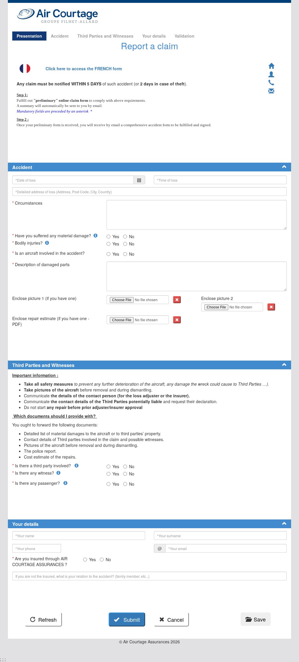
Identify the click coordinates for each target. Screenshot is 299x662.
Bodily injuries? (28, 243)
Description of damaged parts (41, 264)
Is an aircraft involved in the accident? (49, 253)
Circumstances (28, 203)
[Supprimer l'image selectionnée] (177, 299)
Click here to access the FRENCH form (84, 68)
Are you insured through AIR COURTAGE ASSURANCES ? (40, 561)
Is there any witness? (34, 473)
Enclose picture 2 (217, 298)
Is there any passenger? (37, 483)
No (131, 236)
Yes (115, 236)
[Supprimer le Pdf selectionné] (177, 319)
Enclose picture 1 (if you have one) (45, 298)
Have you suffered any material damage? (52, 235)
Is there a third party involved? (43, 465)
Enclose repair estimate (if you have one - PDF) (50, 321)
